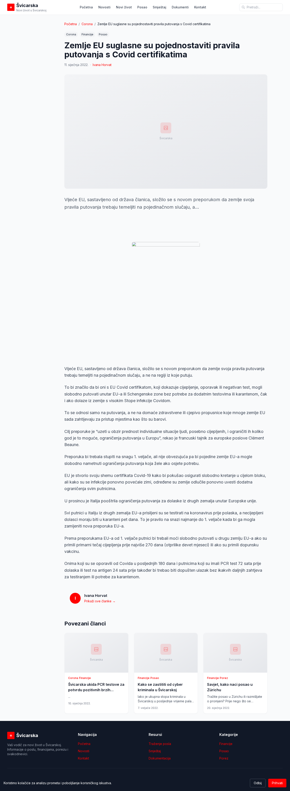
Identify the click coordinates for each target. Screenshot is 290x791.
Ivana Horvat (102, 65)
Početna (86, 7)
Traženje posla (160, 744)
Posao (142, 7)
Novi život (124, 7)
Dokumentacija (160, 758)
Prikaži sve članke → (100, 601)
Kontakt (200, 7)
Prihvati (277, 783)
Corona (87, 24)
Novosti (104, 7)
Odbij (258, 783)
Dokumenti (180, 7)
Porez (223, 758)
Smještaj (159, 7)
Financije (87, 34)
